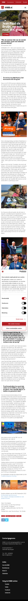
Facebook (7, 589)
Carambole (10, 2)
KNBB (3, 2)
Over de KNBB (5, 565)
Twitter (6, 587)
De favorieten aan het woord (9, 495)
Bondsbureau (5, 567)
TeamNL (19, 516)
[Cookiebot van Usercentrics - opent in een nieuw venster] (19, 272)
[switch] (24, 303)
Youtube (7, 584)
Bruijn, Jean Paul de (10, 516)
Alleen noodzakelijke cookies (14, 328)
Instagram (7, 592)
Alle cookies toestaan (14, 323)
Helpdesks (5, 573)
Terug (6, 34)
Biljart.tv (4, 570)
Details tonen (19, 319)
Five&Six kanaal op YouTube (8, 476)
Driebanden (18, 2)
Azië (3, 516)
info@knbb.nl (8, 555)
